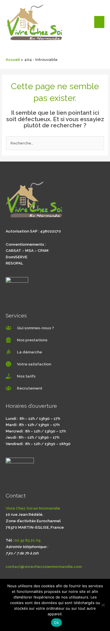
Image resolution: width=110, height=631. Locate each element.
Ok (56, 622)
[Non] (103, 605)
